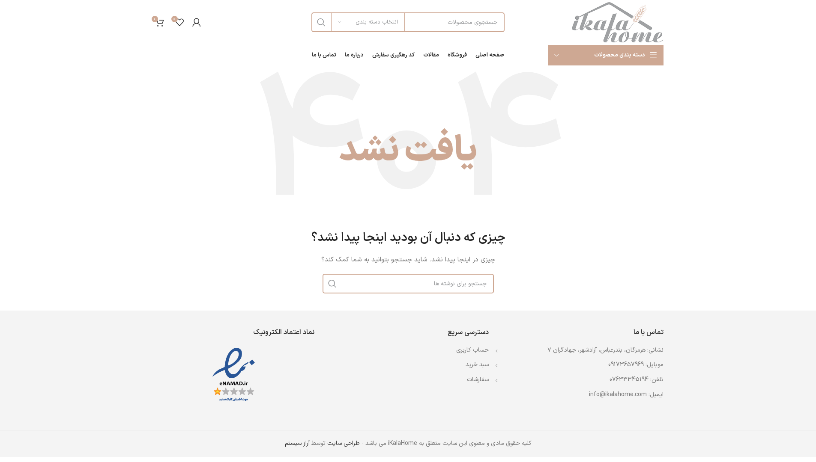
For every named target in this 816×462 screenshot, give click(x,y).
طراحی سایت (343, 443)
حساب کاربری (472, 350)
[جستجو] (321, 22)
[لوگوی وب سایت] (618, 22)
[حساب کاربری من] (196, 22)
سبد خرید (477, 364)
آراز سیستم (297, 443)
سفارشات (478, 379)
